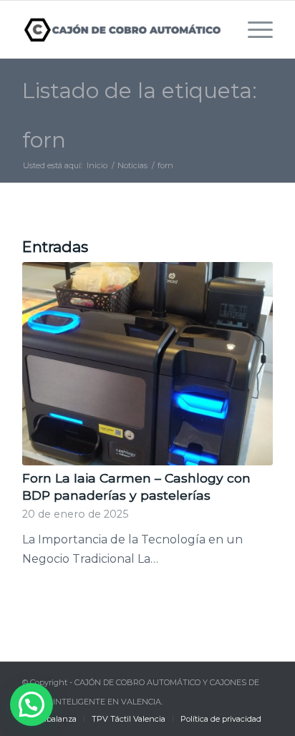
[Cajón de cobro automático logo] (122, 29)
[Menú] (253, 29)
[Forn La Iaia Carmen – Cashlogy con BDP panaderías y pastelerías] (147, 363)
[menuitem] (253, 29)
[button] (31, 704)
